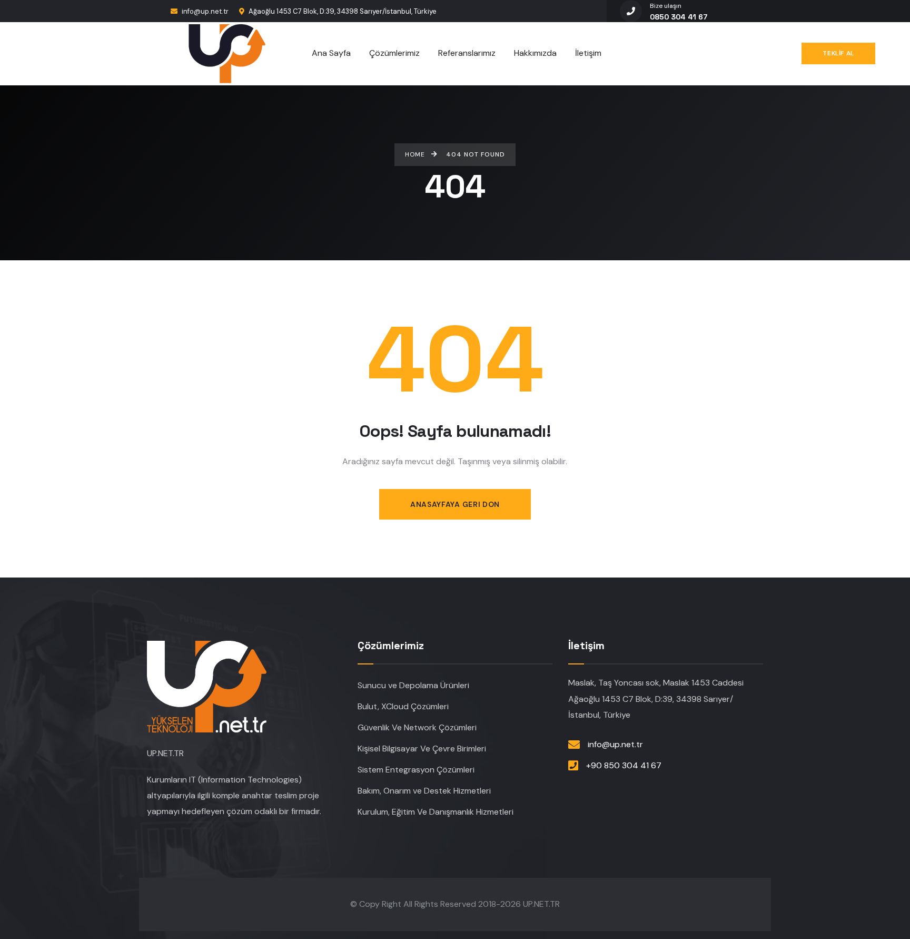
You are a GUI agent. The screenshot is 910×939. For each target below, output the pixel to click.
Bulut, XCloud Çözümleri (403, 706)
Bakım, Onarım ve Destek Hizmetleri (424, 790)
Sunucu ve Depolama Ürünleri (413, 685)
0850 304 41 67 (678, 17)
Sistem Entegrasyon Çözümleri (416, 769)
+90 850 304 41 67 (623, 765)
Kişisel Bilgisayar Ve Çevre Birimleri (422, 748)
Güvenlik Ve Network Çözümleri (417, 727)
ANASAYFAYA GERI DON (455, 504)
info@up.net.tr (205, 11)
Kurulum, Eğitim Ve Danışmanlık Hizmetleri (435, 811)
